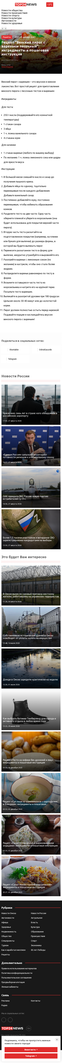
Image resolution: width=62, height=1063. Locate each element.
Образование (37, 931)
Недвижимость (8, 931)
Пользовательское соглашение (16, 978)
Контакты (35, 1001)
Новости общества (11, 10)
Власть (34, 922)
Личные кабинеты (9, 987)
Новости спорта (10, 15)
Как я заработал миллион (13, 950)
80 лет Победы (38, 950)
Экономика (36, 945)
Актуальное (36, 918)
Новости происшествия (14, 13)
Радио (4, 1005)
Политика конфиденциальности (16, 973)
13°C (49, 4)
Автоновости (8, 20)
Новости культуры (11, 18)
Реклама (5, 1001)
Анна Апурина (7, 67)
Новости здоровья (11, 23)
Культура (35, 927)
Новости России (38, 913)
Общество (6, 936)
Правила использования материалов (19, 968)
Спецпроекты (7, 941)
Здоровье (6, 927)
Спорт (34, 941)
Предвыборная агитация (13, 982)
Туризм (5, 945)
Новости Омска (8, 913)
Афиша (4, 922)
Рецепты (5, 954)
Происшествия (38, 936)
